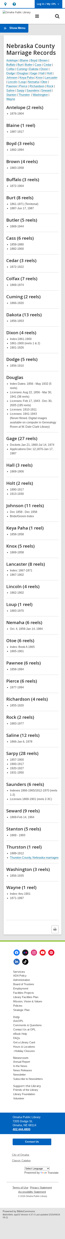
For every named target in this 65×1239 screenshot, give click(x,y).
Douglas (22, 73)
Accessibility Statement (32, 1192)
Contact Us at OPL (24, 1029)
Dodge (10, 73)
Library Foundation (24, 1094)
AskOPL (18, 1020)
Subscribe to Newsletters (28, 1078)
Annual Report (21, 1061)
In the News (20, 1065)
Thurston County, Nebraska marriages (34, 857)
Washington (40, 94)
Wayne (10, 99)
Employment (20, 988)
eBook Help (20, 1033)
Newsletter (19, 1074)
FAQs (16, 1038)
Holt (49, 73)
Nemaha (33, 81)
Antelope (12, 60)
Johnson (11, 77)
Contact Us (32, 1141)
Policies (17, 1005)
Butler (28, 64)
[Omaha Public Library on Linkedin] (17, 962)
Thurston (24, 94)
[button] (5, 4)
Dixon (44, 69)
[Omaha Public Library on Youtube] (43, 953)
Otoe (44, 81)
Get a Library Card (24, 1042)
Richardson (37, 86)
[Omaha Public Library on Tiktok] (25, 962)
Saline (10, 90)
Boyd (34, 60)
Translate (53, 1172)
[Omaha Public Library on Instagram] (34, 953)
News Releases (22, 1070)
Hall (42, 73)
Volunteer (18, 1098)
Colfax (10, 69)
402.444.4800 (21, 1129)
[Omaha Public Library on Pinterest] (51, 953)
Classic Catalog (21, 1160)
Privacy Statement (41, 1187)
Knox (39, 77)
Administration (21, 979)
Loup (22, 81)
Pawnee (11, 86)
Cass (38, 64)
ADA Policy (20, 975)
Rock (50, 86)
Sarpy (20, 90)
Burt (20, 64)
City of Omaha (20, 1154)
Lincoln (12, 81)
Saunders (33, 90)
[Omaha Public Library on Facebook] (17, 953)
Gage (33, 73)
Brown (43, 60)
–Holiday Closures (24, 1050)
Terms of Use (20, 1187)
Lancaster (51, 77)
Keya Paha (27, 77)
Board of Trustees (23, 984)
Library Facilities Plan (25, 997)
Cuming (22, 69)
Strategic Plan (21, 1009)
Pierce (23, 86)
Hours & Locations (24, 1046)
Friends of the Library (25, 1089)
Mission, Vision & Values (27, 1001)
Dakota (33, 69)
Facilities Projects (23, 992)
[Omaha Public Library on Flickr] (25, 953)
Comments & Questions (27, 1025)
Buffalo (10, 64)
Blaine (24, 60)
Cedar (47, 64)
